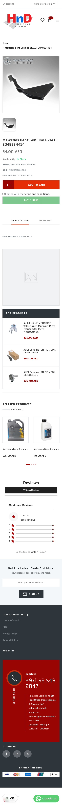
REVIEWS (45, 220)
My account (8, 4)
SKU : (5, 170)
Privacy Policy (9, 633)
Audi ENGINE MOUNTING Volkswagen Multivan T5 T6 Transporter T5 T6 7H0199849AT (39, 327)
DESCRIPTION (20, 220)
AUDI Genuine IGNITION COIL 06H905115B (39, 351)
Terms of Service (11, 620)
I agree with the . (27, 194)
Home (5, 43)
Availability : (9, 159)
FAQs (5, 627)
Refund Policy (10, 640)
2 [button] (31, 464)
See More (16, 409)
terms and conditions (36, 194)
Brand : (6, 164)
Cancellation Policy (15, 614)
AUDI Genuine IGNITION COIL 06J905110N (39, 374)
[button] (44, 4)
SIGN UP (33, 594)
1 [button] (28, 464)
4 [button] (35, 464)
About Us (8, 651)
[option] (31, 84)
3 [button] (33, 464)
